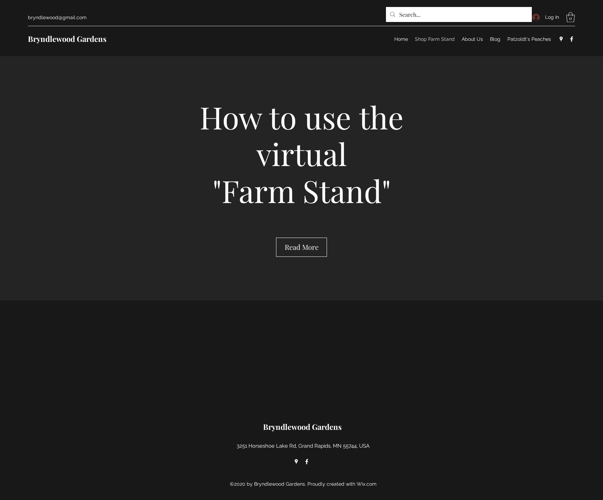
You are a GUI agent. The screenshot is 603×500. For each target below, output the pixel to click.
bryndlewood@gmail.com (57, 17)
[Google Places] (561, 39)
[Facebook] (571, 39)
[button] (570, 17)
